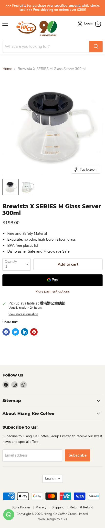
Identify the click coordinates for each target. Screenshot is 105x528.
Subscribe (77, 455)
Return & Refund (81, 507)
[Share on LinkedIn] (24, 332)
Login (88, 23)
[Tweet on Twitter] (15, 332)
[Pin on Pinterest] (34, 332)
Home (7, 69)
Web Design (47, 519)
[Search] (96, 46)
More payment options (52, 291)
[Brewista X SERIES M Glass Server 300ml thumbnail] (10, 187)
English (50, 478)
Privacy (41, 507)
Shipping (58, 507)
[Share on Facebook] (6, 332)
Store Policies (21, 507)
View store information (23, 314)
